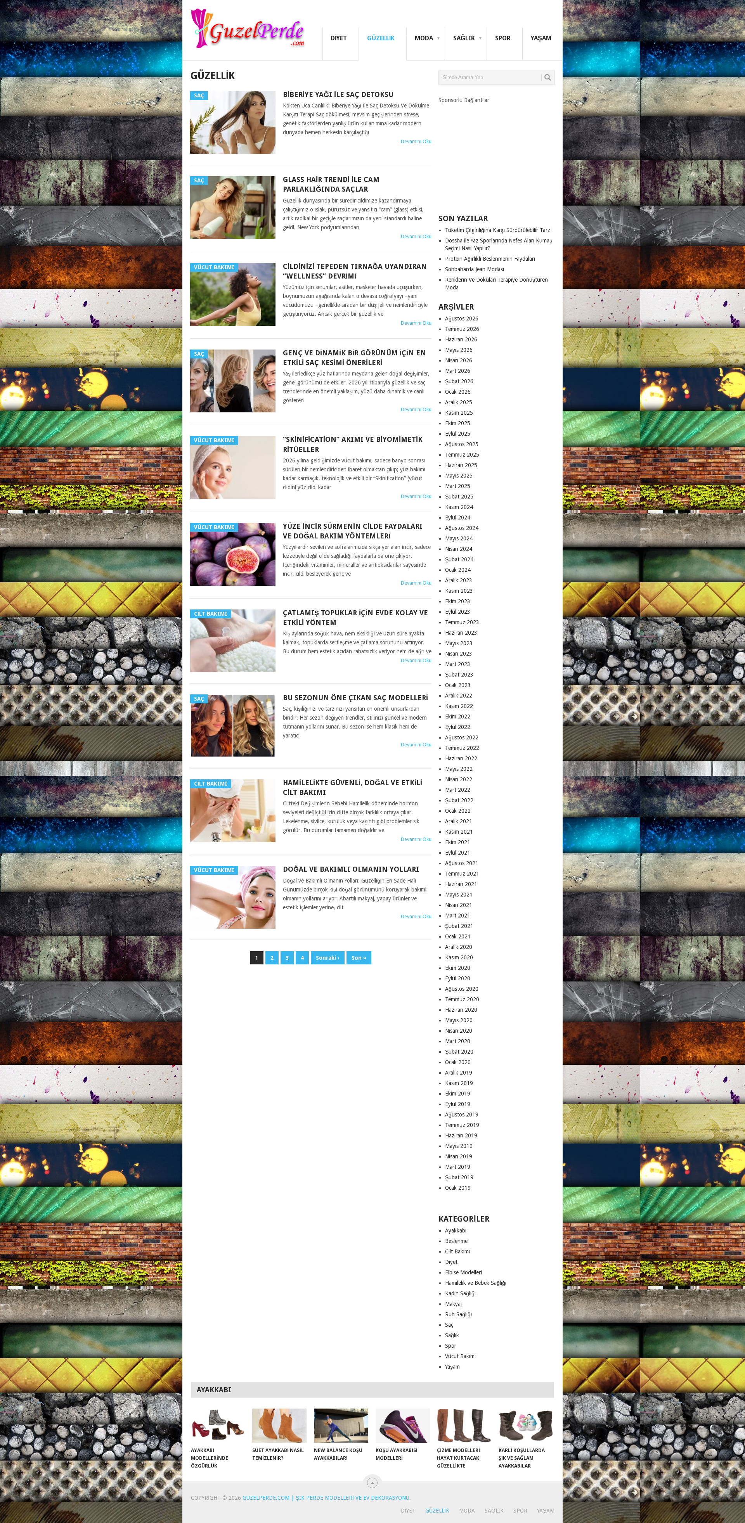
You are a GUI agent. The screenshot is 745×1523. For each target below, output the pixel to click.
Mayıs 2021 (459, 894)
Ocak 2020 (458, 1062)
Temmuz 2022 (462, 748)
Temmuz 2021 (462, 874)
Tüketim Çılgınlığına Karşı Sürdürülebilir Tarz (497, 230)
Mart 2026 (457, 371)
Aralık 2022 (458, 695)
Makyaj (453, 1304)
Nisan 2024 (458, 549)
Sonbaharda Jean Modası (474, 269)
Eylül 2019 (457, 1104)
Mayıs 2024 (459, 538)
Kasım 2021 (459, 832)
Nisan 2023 (458, 654)
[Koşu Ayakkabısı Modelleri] (403, 1426)
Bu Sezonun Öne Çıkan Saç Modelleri (355, 698)
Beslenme (456, 1241)
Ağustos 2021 (461, 863)
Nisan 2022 (458, 779)
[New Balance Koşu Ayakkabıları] (341, 1426)
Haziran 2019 (461, 1135)
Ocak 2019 (458, 1188)
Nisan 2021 (458, 905)
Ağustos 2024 (461, 528)
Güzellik (381, 38)
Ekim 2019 (457, 1093)
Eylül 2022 (457, 727)
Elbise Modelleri (463, 1272)
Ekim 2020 (457, 968)
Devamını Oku (416, 141)
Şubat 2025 (459, 496)
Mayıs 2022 (459, 769)
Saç (449, 1325)
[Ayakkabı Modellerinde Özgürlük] (218, 1426)
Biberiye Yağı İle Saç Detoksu (338, 94)
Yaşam (541, 38)
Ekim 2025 (457, 423)
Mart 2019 (457, 1167)
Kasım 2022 (459, 706)
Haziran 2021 (461, 884)
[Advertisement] (496, 152)
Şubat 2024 (459, 559)
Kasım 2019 (459, 1083)
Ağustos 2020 (461, 989)
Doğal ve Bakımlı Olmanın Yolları (351, 869)
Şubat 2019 (459, 1177)
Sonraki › (328, 958)
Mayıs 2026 (459, 350)
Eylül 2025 (457, 434)
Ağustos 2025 (461, 444)
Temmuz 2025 (462, 455)
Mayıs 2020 (459, 1020)
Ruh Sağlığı (458, 1314)
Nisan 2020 (458, 1031)
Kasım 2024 (459, 507)
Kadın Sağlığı (460, 1293)
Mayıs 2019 (459, 1146)
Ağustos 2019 (461, 1114)
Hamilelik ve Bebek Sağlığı (475, 1283)
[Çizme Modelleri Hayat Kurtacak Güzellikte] (464, 1426)
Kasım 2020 (459, 957)
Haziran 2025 (461, 465)
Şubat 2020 (459, 1052)
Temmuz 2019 (462, 1125)
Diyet (339, 38)
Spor (503, 38)
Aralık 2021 (458, 821)
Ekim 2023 (457, 601)
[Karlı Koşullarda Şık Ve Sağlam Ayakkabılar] (526, 1426)
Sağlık (464, 38)
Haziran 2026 (461, 339)
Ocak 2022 (458, 811)
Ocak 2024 (458, 570)
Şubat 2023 (459, 675)
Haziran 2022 (461, 758)
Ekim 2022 (457, 716)
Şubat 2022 (459, 800)
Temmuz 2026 (462, 329)
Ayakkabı (455, 1230)
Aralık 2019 (458, 1073)
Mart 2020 (457, 1041)
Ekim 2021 (457, 842)
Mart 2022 (457, 790)
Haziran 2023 (461, 633)
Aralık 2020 (458, 947)
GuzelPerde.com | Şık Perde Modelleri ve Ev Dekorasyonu (326, 1498)
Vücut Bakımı (460, 1356)
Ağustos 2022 (461, 737)
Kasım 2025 (459, 413)
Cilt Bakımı (457, 1251)
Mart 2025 (457, 486)
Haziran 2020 (461, 1010)
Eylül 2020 (457, 978)
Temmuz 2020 (462, 999)
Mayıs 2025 (459, 475)
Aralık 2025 (458, 402)
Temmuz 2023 (462, 622)
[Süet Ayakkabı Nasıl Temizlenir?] (279, 1426)
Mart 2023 (457, 664)
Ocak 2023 (458, 685)
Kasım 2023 (459, 591)
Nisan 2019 (458, 1156)
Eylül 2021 (457, 853)
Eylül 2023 (457, 612)
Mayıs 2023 (459, 643)
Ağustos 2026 (461, 318)
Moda (424, 38)
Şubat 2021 (459, 926)
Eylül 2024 (457, 517)
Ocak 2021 (458, 936)
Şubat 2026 (459, 381)
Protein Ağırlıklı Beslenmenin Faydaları (490, 259)
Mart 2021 (457, 915)
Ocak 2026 (458, 392)
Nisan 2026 (458, 360)
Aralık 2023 (458, 580)
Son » (359, 958)
